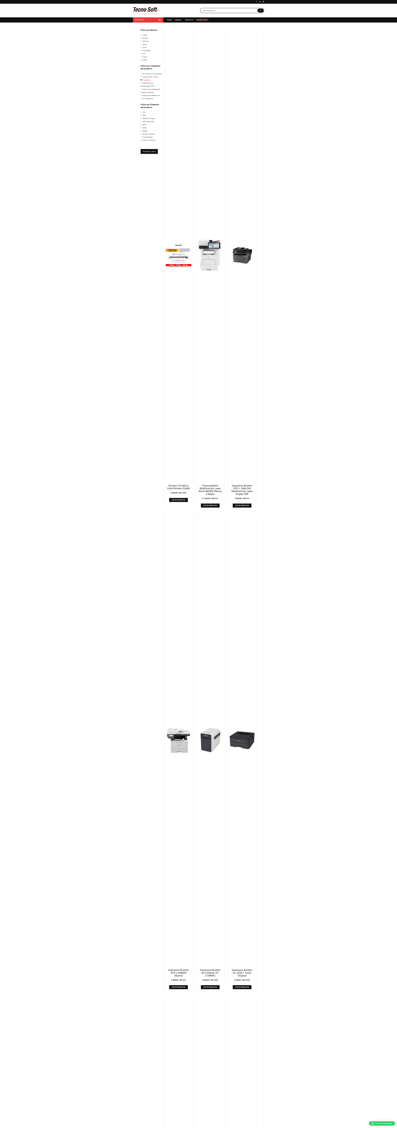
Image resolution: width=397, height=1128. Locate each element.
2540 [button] (144, 115)
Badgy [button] (145, 131)
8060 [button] (144, 128)
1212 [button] (144, 112)
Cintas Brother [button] (148, 137)
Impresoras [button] (147, 80)
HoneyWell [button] (146, 51)
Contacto (189, 20)
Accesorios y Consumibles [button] (152, 74)
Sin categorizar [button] (148, 99)
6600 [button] (144, 125)
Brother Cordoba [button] (149, 134)
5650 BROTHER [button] (148, 122)
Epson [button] (145, 44)
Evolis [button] (145, 47)
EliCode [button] (145, 41)
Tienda (169, 20)
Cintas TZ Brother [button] (149, 140)
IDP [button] (144, 54)
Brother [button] (145, 38)
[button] (382, 1123)
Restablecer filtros (149, 151)
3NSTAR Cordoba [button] (149, 118)
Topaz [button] (145, 57)
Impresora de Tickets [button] (150, 77)
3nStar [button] (145, 35)
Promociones (202, 20)
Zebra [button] (145, 60)
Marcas (178, 20)
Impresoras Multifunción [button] (151, 95)
